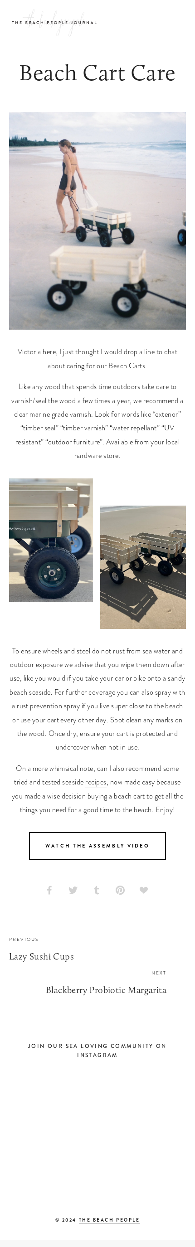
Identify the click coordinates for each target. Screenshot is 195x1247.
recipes (95, 782)
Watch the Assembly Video (97, 846)
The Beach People (109, 1220)
